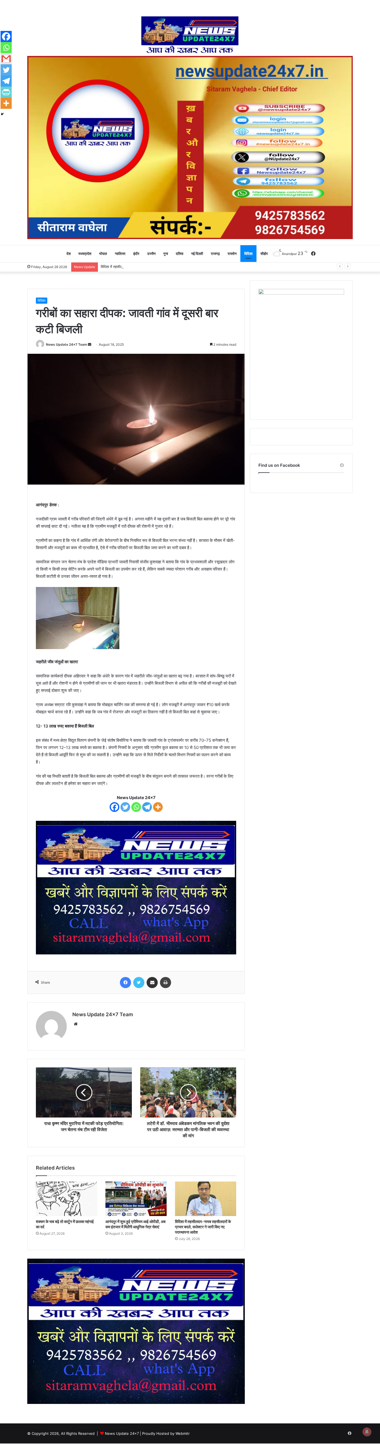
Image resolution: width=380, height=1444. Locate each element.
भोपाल (103, 253)
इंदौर (136, 253)
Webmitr (183, 1433)
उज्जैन (151, 253)
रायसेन (232, 253)
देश (68, 253)
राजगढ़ (215, 253)
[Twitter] (125, 807)
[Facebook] (114, 807)
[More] (158, 807)
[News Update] (190, 35)
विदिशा (248, 253)
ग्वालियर (120, 253)
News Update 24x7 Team (66, 344)
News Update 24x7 (122, 1433)
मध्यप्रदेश (84, 253)
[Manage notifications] (366, 1431)
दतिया (179, 253)
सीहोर (264, 253)
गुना (165, 253)
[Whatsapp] (136, 807)
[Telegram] (147, 807)
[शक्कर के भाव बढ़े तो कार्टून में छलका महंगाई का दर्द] (66, 1199)
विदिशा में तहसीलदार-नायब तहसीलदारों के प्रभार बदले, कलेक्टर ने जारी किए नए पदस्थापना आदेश (164, 266)
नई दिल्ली (197, 253)
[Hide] (2, 114)
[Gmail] (6, 58)
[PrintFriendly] (6, 92)
